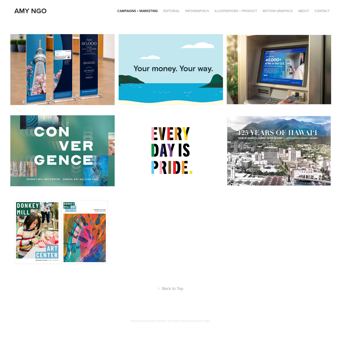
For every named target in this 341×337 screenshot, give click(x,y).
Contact (322, 11)
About (303, 11)
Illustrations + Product (235, 11)
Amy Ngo (30, 11)
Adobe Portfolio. (157, 321)
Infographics (197, 11)
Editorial (171, 11)
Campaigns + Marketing (137, 11)
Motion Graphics (278, 11)
